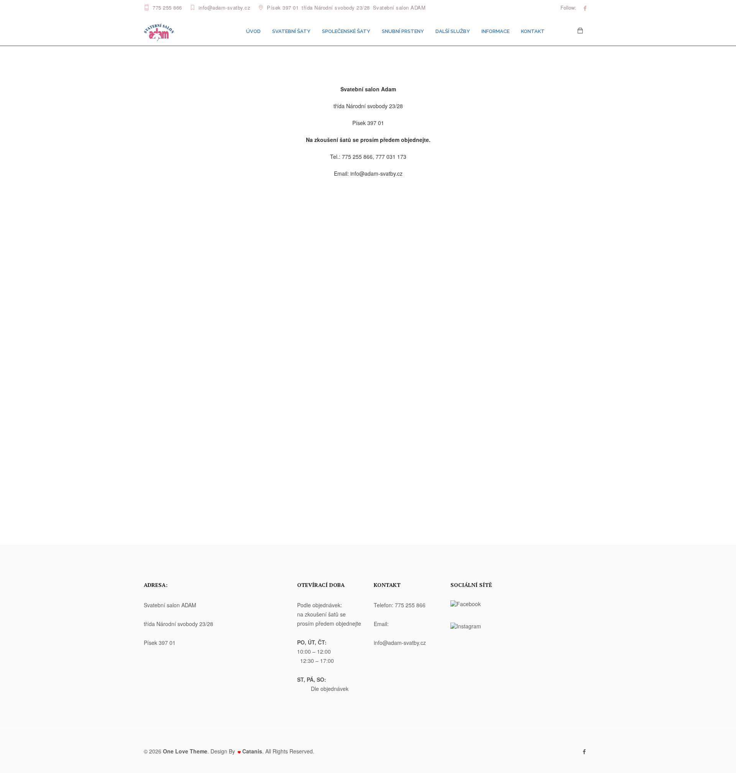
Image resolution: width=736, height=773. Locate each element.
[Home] (159, 31)
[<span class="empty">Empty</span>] (585, 8)
